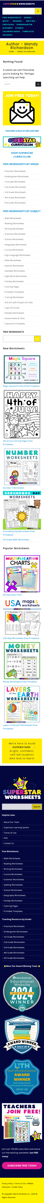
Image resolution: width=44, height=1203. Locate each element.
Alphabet (8, 28)
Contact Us (9, 843)
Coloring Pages (11, 31)
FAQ (6, 838)
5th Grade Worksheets (15, 202)
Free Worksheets (12, 17)
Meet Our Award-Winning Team (22, 966)
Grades (28, 17)
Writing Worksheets (14, 228)
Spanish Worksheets (14, 265)
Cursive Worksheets (14, 249)
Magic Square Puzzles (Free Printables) (21, 386)
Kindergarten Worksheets (17, 176)
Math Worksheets (13, 218)
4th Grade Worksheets (15, 197)
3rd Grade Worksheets (15, 192)
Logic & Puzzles (12, 307)
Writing (30, 21)
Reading (17, 21)
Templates (28, 31)
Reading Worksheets (14, 223)
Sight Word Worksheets (16, 276)
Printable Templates (14, 291)
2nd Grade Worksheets (15, 187)
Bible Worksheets (13, 260)
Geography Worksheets (16, 244)
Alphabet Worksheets (15, 270)
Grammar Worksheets (15, 233)
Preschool (8, 24)
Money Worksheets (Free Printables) (20, 681)
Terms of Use (10, 832)
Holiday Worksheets (14, 281)
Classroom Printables (15, 323)
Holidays (7, 35)
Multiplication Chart (12, 594)
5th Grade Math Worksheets (16, 539)
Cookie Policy (17, 1187)
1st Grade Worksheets (15, 181)
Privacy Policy (7, 1183)
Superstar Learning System (16, 827)
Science (19, 28)
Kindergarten (24, 24)
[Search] (38, 11)
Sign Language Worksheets (17, 255)
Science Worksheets (14, 239)
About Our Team (11, 822)
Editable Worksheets (14, 312)
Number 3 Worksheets (13, 487)
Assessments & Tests (15, 318)
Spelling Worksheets (13, 884)
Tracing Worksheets (14, 297)
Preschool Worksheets (15, 171)
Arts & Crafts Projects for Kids (19, 302)
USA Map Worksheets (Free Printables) (21, 638)
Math (6, 21)
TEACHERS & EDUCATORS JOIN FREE (22, 131)
